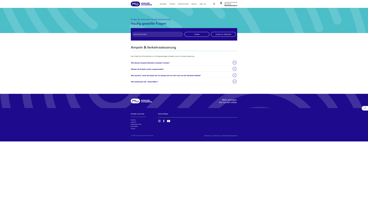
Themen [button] (172, 4)
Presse (133, 128)
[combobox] (157, 34)
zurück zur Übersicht (223, 34)
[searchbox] (157, 34)
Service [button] (194, 4)
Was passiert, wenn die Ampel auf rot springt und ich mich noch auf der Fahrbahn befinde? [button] (166, 75)
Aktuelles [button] (163, 4)
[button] (214, 4)
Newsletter (134, 126)
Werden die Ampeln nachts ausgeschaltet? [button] (147, 69)
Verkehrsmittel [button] (183, 4)
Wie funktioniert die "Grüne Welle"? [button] (144, 82)
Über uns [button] (203, 4)
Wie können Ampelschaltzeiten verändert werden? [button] (150, 63)
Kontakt (133, 120)
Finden (197, 34)
